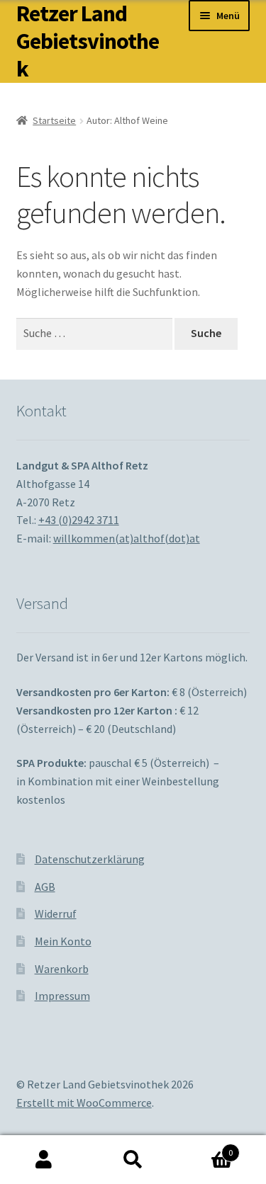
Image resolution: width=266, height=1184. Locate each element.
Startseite (54, 120)
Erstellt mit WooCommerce (84, 1102)
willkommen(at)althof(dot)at (126, 538)
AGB (45, 887)
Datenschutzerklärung (90, 859)
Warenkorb (62, 969)
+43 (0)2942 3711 (78, 520)
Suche (133, 1160)
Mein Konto (63, 941)
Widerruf (56, 913)
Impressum (62, 996)
